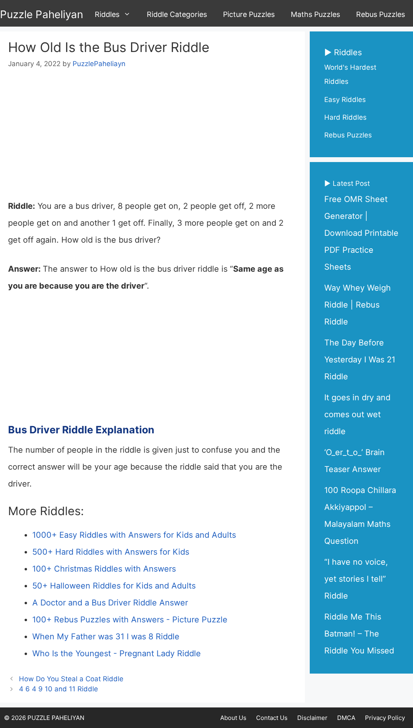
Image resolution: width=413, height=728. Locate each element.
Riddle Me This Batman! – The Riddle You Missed (359, 633)
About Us (233, 718)
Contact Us (272, 718)
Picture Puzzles (249, 14)
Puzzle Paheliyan (41, 14)
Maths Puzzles (315, 14)
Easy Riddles (345, 100)
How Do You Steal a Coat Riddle (71, 679)
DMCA (346, 718)
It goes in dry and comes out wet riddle (357, 414)
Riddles (107, 14)
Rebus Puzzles (380, 14)
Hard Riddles (345, 117)
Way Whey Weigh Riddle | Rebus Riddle (357, 305)
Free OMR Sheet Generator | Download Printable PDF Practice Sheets (361, 233)
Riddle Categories (177, 14)
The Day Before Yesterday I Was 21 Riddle (359, 359)
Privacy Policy (385, 718)
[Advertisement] (152, 137)
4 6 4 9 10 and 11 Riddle (58, 689)
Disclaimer (312, 718)
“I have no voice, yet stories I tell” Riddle (356, 579)
